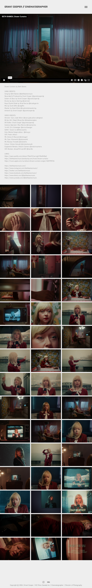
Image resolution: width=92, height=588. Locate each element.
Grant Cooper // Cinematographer (26, 6)
